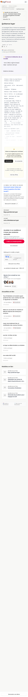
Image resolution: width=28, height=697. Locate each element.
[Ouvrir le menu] (25, 2)
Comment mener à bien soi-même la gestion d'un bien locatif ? (12, 15)
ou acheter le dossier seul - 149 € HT (14, 268)
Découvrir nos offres (14, 264)
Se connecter (18, 161)
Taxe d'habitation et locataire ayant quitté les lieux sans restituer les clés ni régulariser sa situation (13, 297)
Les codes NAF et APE (9, 355)
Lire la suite (9, 161)
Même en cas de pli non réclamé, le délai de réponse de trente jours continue (13, 311)
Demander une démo (14, 694)
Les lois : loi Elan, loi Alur (10, 335)
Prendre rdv (10, 286)
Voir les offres (14, 175)
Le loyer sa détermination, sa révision (13, 345)
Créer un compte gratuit (14, 241)
